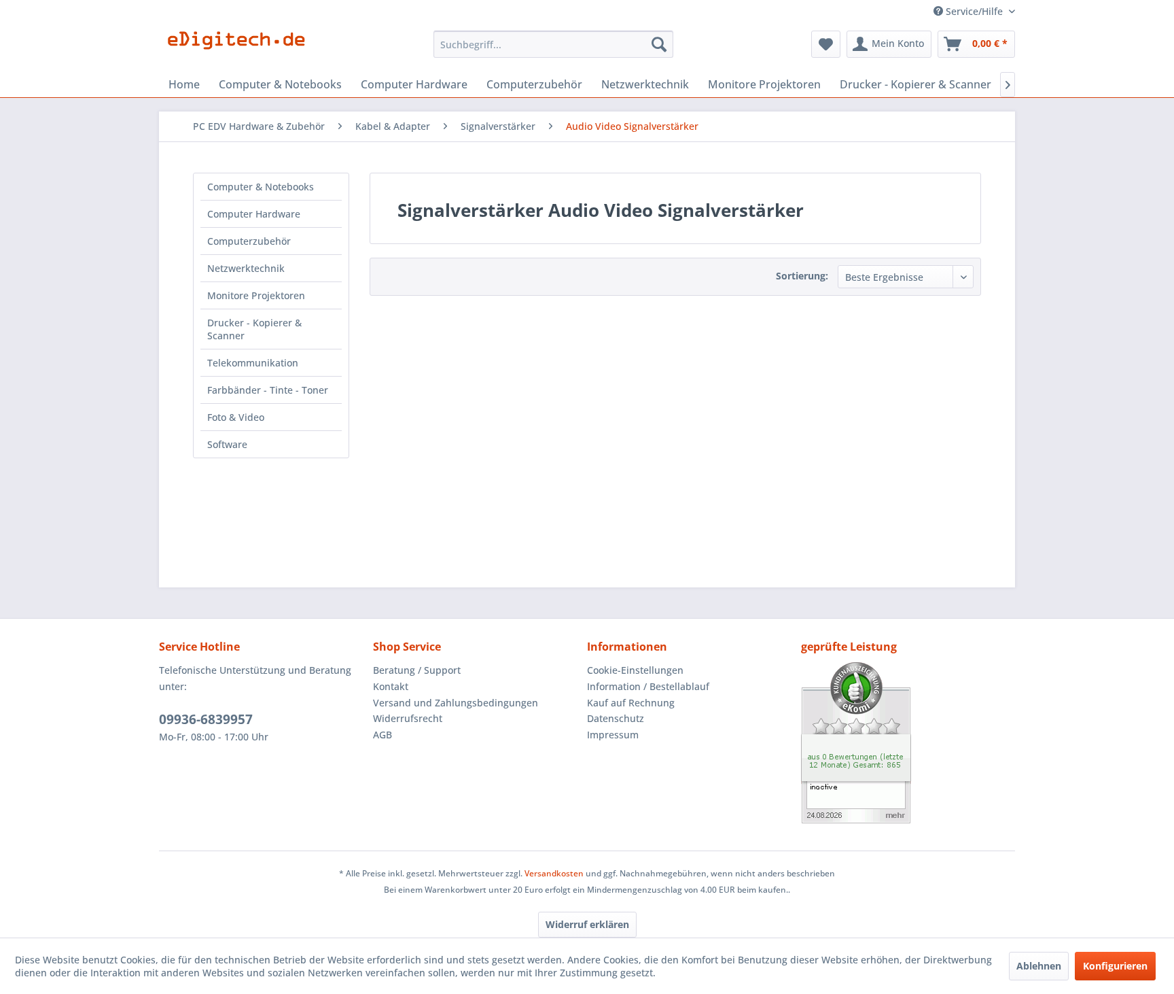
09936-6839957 (206, 719)
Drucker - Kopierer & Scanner (254, 329)
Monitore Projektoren (256, 295)
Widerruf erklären (587, 924)
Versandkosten (554, 873)
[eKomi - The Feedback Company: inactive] (908, 742)
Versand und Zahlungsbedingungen (455, 702)
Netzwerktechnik (246, 268)
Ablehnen (1038, 965)
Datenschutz (615, 718)
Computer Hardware (253, 213)
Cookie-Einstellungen (635, 670)
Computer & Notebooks (260, 186)
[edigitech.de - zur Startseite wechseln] (241, 48)
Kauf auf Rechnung (631, 702)
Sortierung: (802, 275)
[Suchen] (659, 44)
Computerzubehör (249, 241)
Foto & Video (235, 417)
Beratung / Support (417, 670)
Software (227, 444)
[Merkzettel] (825, 44)
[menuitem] (553, 44)
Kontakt (390, 686)
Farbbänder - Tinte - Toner (267, 389)
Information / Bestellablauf (648, 686)
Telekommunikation (252, 362)
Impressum (613, 734)
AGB (382, 734)
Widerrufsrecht (407, 718)
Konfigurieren (1115, 965)
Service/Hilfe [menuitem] (974, 11)
